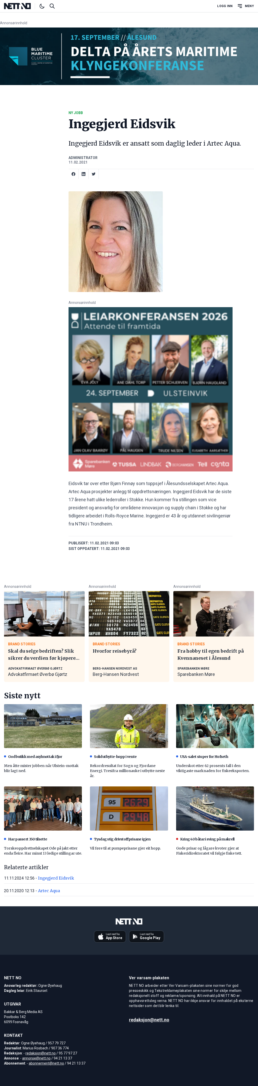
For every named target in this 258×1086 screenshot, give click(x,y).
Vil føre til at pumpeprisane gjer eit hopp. (125, 848)
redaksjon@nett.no (40, 1053)
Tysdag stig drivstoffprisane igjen (122, 839)
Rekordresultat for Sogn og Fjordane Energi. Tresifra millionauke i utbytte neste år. (127, 770)
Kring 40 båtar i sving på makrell (207, 839)
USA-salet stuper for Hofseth (204, 756)
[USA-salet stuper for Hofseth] (215, 726)
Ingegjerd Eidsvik (56, 878)
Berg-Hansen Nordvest (116, 674)
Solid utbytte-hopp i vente (115, 756)
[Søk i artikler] (52, 6)
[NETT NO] (21, 6)
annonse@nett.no (36, 1058)
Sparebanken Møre (196, 674)
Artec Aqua (49, 890)
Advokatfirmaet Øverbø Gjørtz (37, 674)
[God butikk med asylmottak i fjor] (43, 726)
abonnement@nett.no (46, 1063)
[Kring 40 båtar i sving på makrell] (215, 808)
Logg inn (225, 6)
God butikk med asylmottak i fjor (35, 756)
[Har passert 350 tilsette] (43, 808)
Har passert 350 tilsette (27, 839)
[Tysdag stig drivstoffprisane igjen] (129, 808)
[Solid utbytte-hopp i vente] (129, 726)
